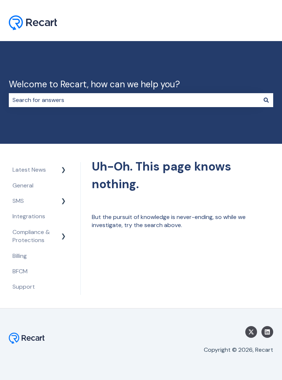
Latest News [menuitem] (29, 169)
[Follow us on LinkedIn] (267, 332)
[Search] (266, 100)
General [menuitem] (22, 185)
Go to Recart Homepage (233, 24)
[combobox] (134, 100)
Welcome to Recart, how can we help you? (94, 84)
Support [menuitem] (23, 287)
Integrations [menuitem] (28, 216)
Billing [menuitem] (19, 256)
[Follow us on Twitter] (251, 332)
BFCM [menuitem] (20, 271)
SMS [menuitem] (18, 201)
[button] (63, 170)
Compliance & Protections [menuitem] (31, 236)
